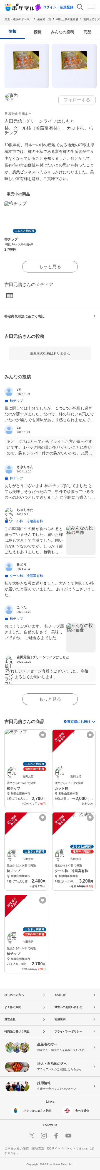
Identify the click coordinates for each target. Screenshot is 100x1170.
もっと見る (50, 266)
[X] (32, 1136)
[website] (9, 296)
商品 (87, 32)
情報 (12, 31)
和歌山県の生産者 (67, 19)
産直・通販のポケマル (18, 19)
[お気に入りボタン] (42, 734)
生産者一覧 (44, 19)
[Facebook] (56, 1136)
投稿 (37, 32)
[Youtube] (68, 1136)
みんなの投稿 (62, 32)
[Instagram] (44, 1136)
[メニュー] (91, 6)
